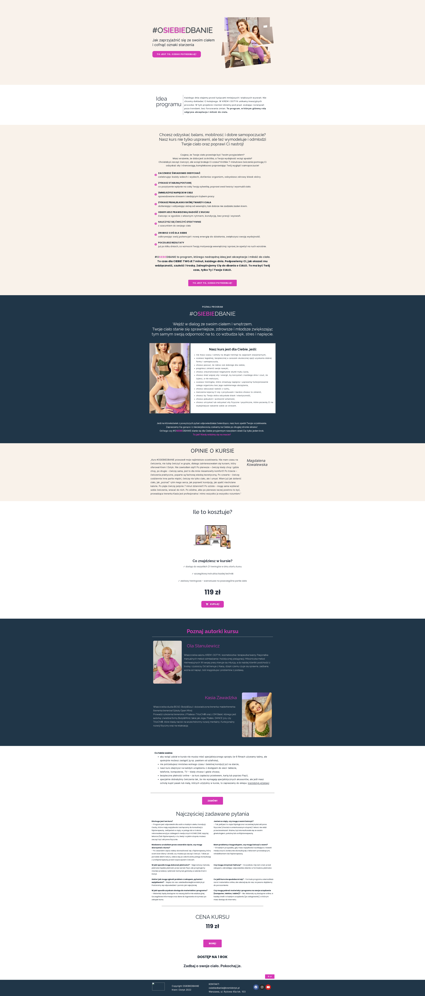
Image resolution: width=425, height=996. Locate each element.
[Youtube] (268, 987)
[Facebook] (256, 987)
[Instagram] (262, 987)
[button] (176, 54)
